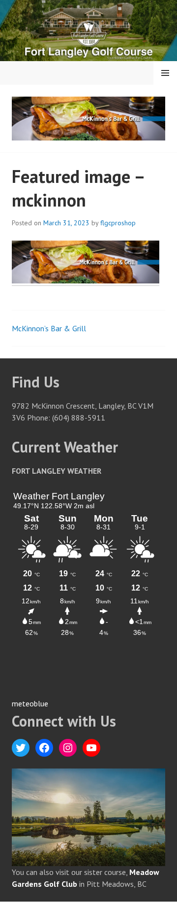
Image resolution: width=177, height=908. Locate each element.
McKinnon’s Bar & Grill (49, 328)
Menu (165, 73)
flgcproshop (118, 222)
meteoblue (30, 703)
